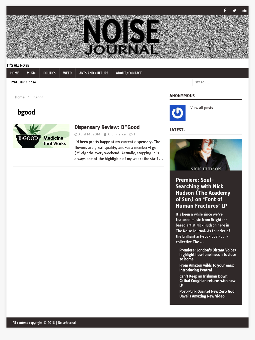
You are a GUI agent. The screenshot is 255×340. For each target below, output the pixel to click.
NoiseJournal (67, 323)
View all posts (202, 108)
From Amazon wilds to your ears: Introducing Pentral (207, 267)
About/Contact (129, 73)
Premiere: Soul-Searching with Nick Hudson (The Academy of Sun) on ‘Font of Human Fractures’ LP (203, 193)
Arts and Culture (93, 73)
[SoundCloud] (244, 10)
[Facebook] (224, 10)
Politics (49, 73)
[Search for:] (217, 82)
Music (31, 73)
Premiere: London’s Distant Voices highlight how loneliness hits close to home (208, 254)
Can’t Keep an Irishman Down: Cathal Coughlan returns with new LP (207, 280)
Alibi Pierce (117, 134)
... (202, 242)
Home (14, 73)
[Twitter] (234, 10)
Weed (67, 73)
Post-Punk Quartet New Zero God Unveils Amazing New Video (207, 293)
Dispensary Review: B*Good (107, 127)
